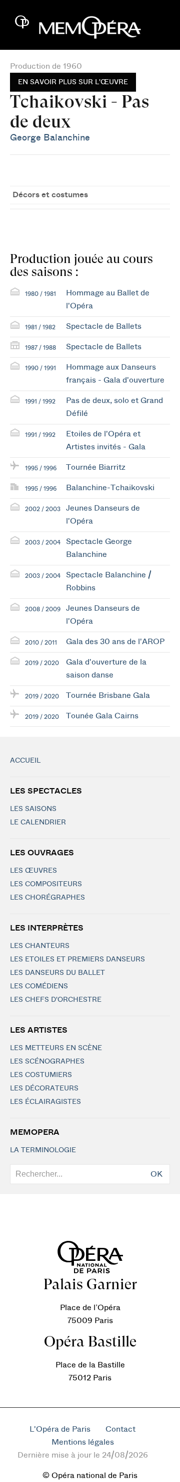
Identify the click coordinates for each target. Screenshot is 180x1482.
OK (156, 1174)
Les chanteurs (40, 946)
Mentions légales (83, 1442)
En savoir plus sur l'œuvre (73, 82)
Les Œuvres (33, 870)
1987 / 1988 (40, 348)
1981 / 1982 (40, 327)
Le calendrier (38, 822)
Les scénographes (47, 1061)
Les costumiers (41, 1075)
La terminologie (43, 1150)
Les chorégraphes (47, 897)
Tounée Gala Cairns (102, 716)
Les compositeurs (46, 884)
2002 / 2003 (42, 509)
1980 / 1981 (40, 294)
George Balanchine (50, 138)
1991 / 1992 (40, 401)
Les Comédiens (39, 986)
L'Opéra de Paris (60, 1429)
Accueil (25, 760)
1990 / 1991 (40, 368)
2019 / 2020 (42, 663)
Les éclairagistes (45, 1101)
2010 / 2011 (41, 643)
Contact (121, 1429)
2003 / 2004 (42, 542)
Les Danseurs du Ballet (57, 972)
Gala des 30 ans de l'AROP (115, 642)
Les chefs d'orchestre (56, 999)
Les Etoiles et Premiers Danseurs (77, 959)
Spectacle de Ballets (104, 326)
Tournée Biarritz (96, 467)
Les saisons (33, 809)
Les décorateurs (44, 1088)
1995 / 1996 (40, 468)
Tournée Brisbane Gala (108, 695)
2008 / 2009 (42, 609)
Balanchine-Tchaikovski (110, 488)
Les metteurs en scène (56, 1048)
